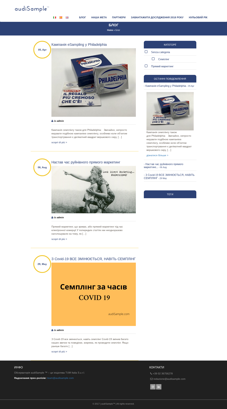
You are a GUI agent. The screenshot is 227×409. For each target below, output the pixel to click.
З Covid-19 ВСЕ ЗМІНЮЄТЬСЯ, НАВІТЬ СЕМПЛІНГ (93, 259)
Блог (82, 17)
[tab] (170, 86)
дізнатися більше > (157, 155)
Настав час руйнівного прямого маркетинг (85, 162)
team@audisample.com (60, 378)
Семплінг (163, 59)
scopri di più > (59, 142)
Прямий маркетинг (162, 66)
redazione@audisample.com (169, 378)
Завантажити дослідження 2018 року (157, 17)
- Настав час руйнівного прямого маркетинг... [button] (163, 166)
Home (110, 30)
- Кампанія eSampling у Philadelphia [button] (169, 85)
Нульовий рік (198, 17)
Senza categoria (160, 52)
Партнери (119, 17)
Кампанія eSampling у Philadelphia (79, 44)
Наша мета (99, 17)
